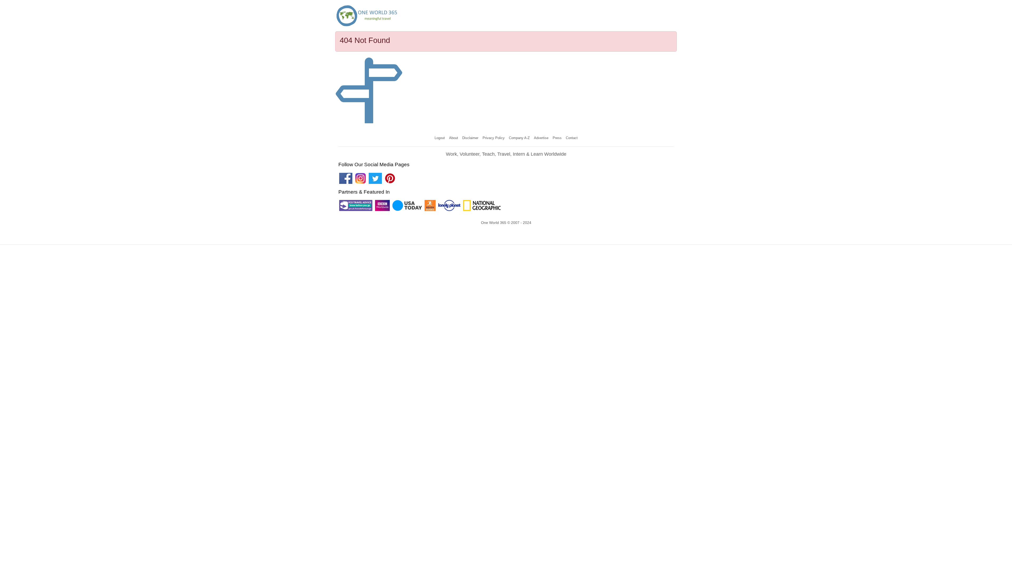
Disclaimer (470, 138)
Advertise (541, 138)
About (453, 138)
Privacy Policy (494, 138)
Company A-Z (519, 138)
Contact (572, 138)
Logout (440, 138)
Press (557, 138)
